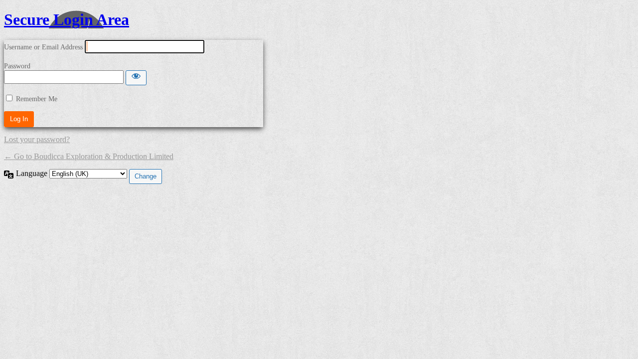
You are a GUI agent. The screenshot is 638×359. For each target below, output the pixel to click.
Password (17, 66)
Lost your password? (37, 139)
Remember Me (36, 99)
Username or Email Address (43, 47)
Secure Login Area (66, 19)
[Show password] (136, 77)
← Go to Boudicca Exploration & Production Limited (88, 156)
